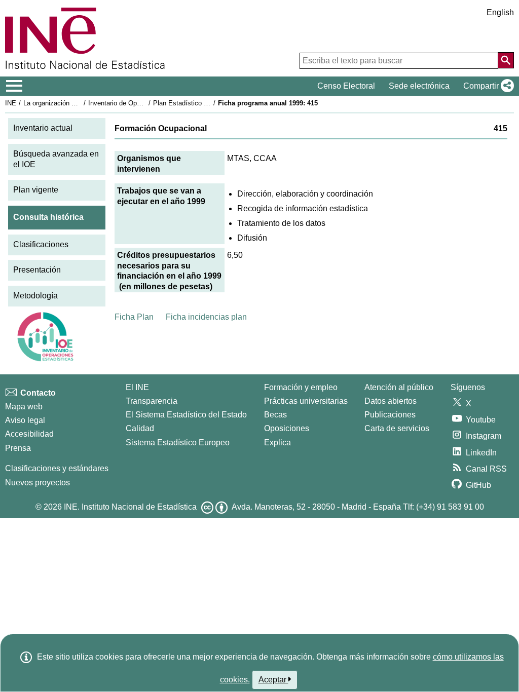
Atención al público (398, 387)
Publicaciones (390, 414)
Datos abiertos (390, 401)
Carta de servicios (396, 428)
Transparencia (151, 401)
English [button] (500, 12)
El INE (137, 387)
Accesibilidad (29, 434)
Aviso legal (25, 420)
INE (10, 103)
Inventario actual (42, 128)
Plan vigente (35, 189)
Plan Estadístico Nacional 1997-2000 (207, 103)
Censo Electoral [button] (346, 86)
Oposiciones (286, 428)
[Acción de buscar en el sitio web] (506, 60)
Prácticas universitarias (306, 401)
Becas (275, 414)
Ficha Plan (134, 317)
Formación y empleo (301, 387)
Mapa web (24, 406)
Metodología (35, 295)
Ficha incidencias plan (206, 317)
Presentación (37, 269)
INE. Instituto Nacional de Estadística (130, 507)
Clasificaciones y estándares (56, 468)
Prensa (18, 448)
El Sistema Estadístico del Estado (186, 414)
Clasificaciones (40, 244)
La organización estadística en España (80, 103)
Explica (277, 442)
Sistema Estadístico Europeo (178, 442)
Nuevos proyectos (37, 482)
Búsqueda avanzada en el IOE (56, 159)
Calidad (140, 428)
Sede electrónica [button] (419, 86)
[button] (486, 86)
